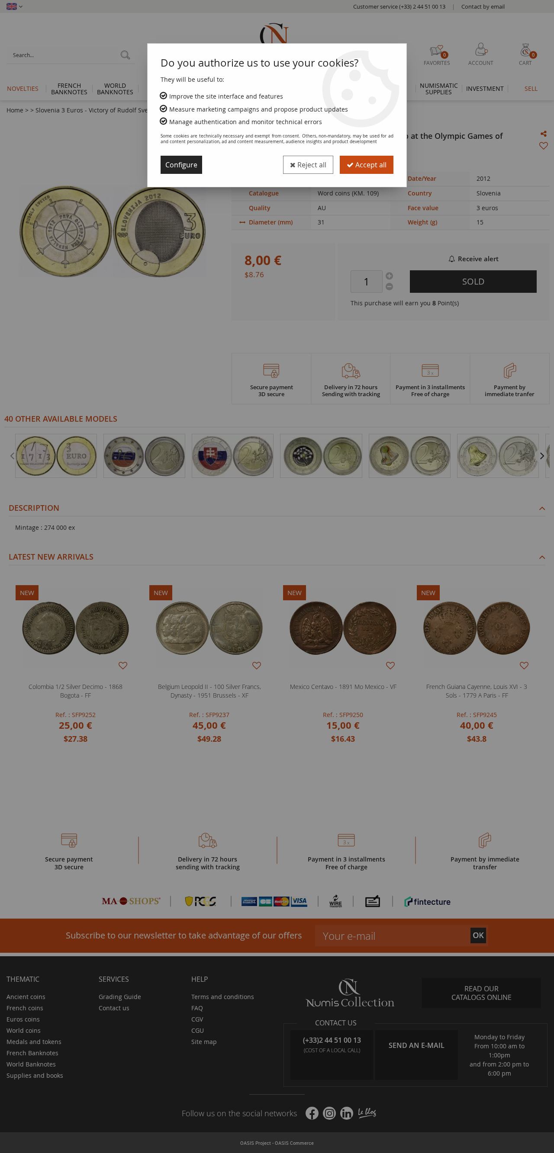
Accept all (370, 165)
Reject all (311, 165)
